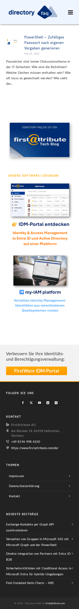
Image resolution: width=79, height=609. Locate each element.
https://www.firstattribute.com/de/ (35, 448)
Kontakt (14, 496)
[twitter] (31, 402)
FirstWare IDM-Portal (36, 370)
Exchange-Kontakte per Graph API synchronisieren (30, 527)
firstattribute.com (55, 603)
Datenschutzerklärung (24, 486)
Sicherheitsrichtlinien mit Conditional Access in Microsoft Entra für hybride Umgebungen (38, 571)
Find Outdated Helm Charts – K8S (30, 583)
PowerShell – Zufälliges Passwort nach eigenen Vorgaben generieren (44, 42)
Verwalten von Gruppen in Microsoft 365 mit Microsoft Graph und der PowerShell (37, 542)
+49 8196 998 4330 (25, 441)
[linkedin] (47, 402)
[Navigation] (70, 12)
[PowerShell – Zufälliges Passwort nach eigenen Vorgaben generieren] (12, 40)
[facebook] (23, 402)
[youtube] (39, 402)
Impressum (16, 476)
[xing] (56, 402)
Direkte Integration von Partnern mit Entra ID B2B (38, 556)
